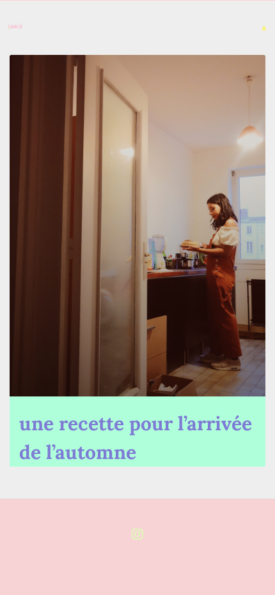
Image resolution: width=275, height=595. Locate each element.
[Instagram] (137, 534)
